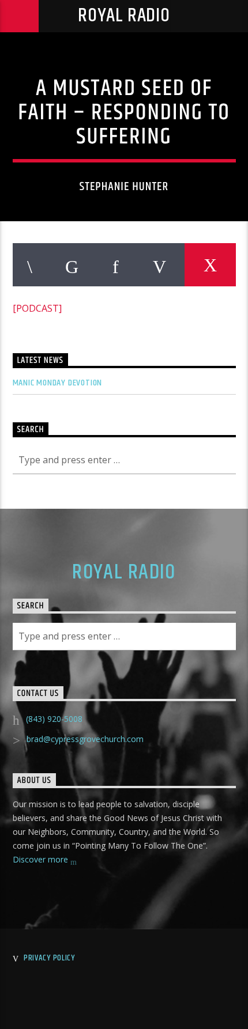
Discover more (41, 859)
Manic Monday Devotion (58, 382)
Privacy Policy (49, 958)
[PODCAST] (37, 308)
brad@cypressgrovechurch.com (85, 738)
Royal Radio (124, 16)
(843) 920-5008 (54, 718)
